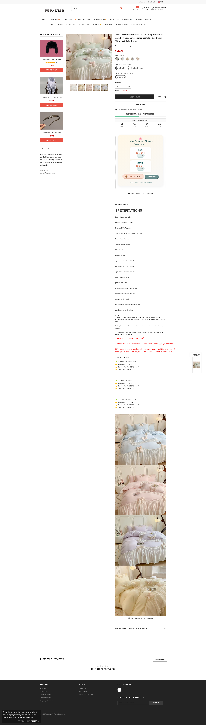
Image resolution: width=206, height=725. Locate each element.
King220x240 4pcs (137, 68)
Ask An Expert (148, 193)
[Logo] (54, 10)
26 (119, 110)
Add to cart (51, 70)
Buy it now (140, 104)
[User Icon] (152, 8)
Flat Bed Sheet (120, 77)
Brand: (117, 46)
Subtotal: (118, 91)
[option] (89, 57)
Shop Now (152, 176)
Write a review (160, 659)
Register (163, 7)
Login (157, 7)
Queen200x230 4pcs (122, 68)
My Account (159, 9)
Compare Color (106, 76)
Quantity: (118, 83)
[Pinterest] (119, 690)
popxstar (131, 46)
